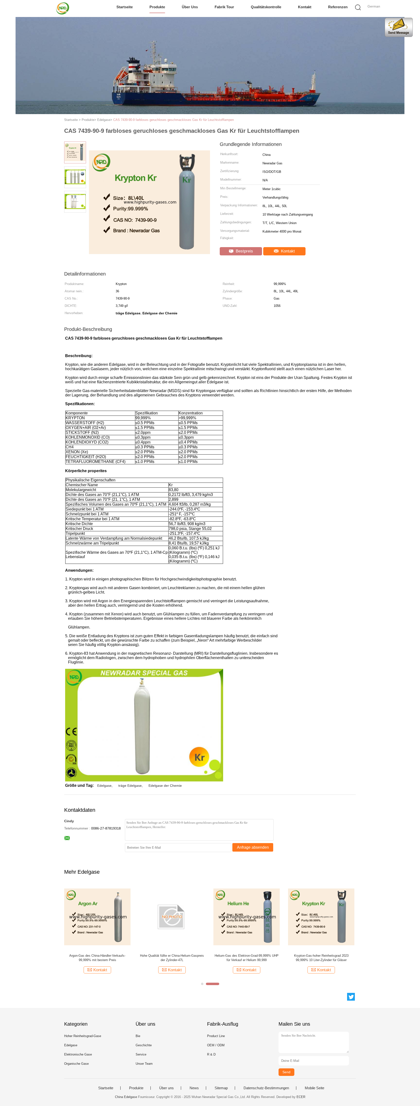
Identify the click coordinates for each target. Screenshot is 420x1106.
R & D (211, 1054)
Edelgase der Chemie (165, 786)
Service (141, 1054)
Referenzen (338, 7)
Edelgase (104, 786)
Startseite (124, 7)
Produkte (157, 7)
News (194, 1088)
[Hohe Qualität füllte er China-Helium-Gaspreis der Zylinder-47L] (172, 917)
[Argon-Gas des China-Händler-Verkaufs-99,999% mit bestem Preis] (97, 917)
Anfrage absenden (253, 847)
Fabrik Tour (224, 7)
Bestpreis (244, 251)
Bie (138, 1036)
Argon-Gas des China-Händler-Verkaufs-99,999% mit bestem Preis (97, 958)
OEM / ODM (216, 1045)
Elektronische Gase (78, 1054)
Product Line (216, 1036)
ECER (301, 1097)
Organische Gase (76, 1063)
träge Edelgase (130, 786)
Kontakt (304, 7)
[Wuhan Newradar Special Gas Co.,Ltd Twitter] (351, 997)
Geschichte (144, 1045)
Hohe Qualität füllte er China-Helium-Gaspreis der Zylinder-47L (172, 958)
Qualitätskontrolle (266, 7)
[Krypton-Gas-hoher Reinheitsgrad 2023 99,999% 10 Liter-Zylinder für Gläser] (321, 917)
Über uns (190, 7)
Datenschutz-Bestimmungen (266, 1088)
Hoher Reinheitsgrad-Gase (82, 1036)
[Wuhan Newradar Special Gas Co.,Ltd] (63, 8)
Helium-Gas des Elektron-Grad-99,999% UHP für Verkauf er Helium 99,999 (247, 958)
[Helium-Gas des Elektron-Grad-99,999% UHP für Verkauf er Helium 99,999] (246, 917)
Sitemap (221, 1088)
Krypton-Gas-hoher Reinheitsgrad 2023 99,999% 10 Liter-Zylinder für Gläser (321, 958)
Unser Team (144, 1063)
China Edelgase (126, 1097)
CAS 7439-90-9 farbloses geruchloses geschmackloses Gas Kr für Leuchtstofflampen (173, 120)
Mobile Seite (314, 1088)
